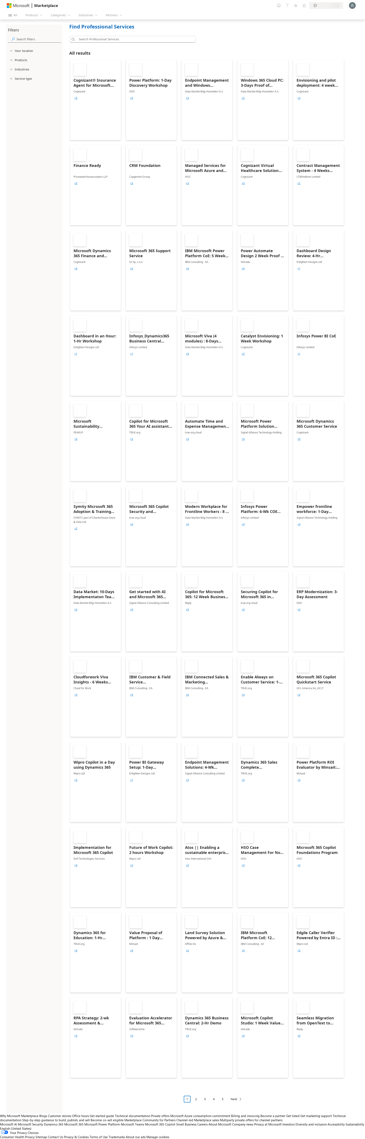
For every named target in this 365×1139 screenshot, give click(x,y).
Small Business (186, 1124)
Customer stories (59, 1116)
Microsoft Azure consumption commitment (200, 1116)
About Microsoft (219, 1124)
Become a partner (272, 1116)
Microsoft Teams (132, 1124)
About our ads (136, 1137)
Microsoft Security (30, 1124)
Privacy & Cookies (76, 1137)
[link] (95, 100)
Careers (202, 1124)
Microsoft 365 (73, 1124)
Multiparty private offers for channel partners (251, 1120)
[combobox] (133, 39)
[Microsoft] (18, 5)
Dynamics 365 (53, 1124)
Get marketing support (316, 1116)
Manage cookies (157, 1137)
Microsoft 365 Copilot (160, 1124)
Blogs (43, 1116)
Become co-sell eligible (107, 1120)
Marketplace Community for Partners (150, 1120)
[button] (72, 39)
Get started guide (102, 1116)
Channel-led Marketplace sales (197, 1120)
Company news (242, 1124)
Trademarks (117, 1137)
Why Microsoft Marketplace (19, 1116)
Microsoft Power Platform (102, 1124)
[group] (76, 98)
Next (234, 1099)
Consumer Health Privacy (17, 1137)
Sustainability (355, 1124)
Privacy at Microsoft (268, 1124)
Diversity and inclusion (311, 1124)
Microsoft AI (8, 1124)
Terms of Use (99, 1137)
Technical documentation (132, 1116)
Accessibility (336, 1124)
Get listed (293, 1116)
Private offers (160, 1116)
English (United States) (15, 1128)
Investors (288, 1124)
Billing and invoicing (245, 1116)
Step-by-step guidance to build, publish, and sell (56, 1120)
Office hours (80, 1116)
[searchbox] (38, 39)
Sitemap (41, 1137)
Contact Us (55, 1137)
